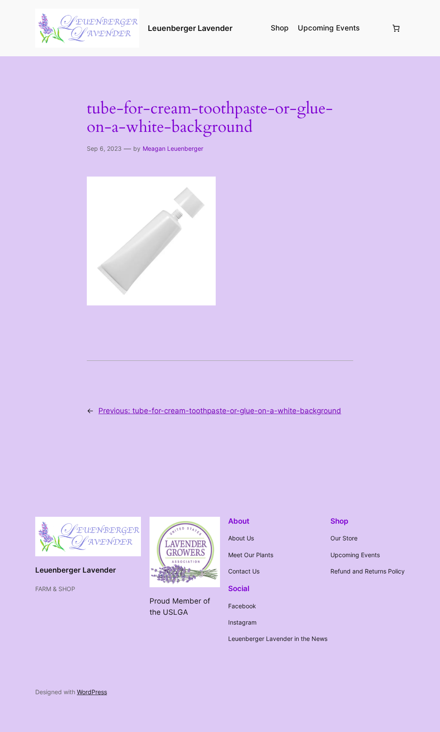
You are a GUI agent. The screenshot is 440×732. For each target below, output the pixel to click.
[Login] (375, 28)
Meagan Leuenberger (173, 148)
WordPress (92, 691)
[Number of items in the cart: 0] (396, 28)
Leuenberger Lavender (190, 28)
